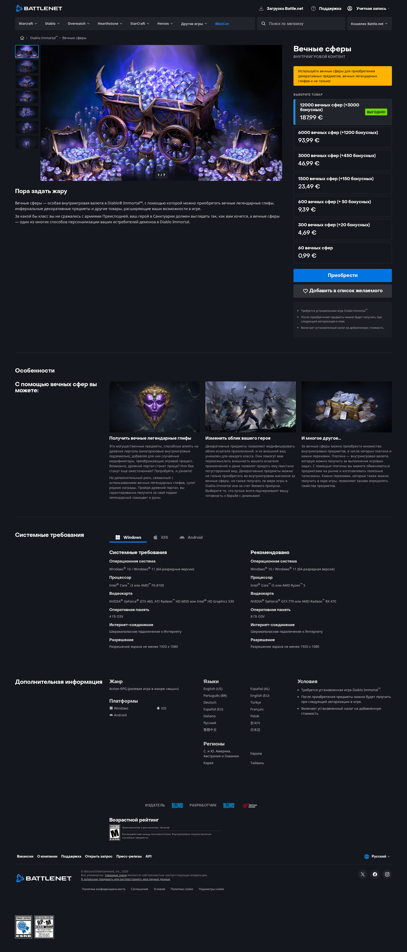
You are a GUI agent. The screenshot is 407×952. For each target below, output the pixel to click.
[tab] (128, 537)
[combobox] (305, 24)
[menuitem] (28, 23)
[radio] (342, 112)
